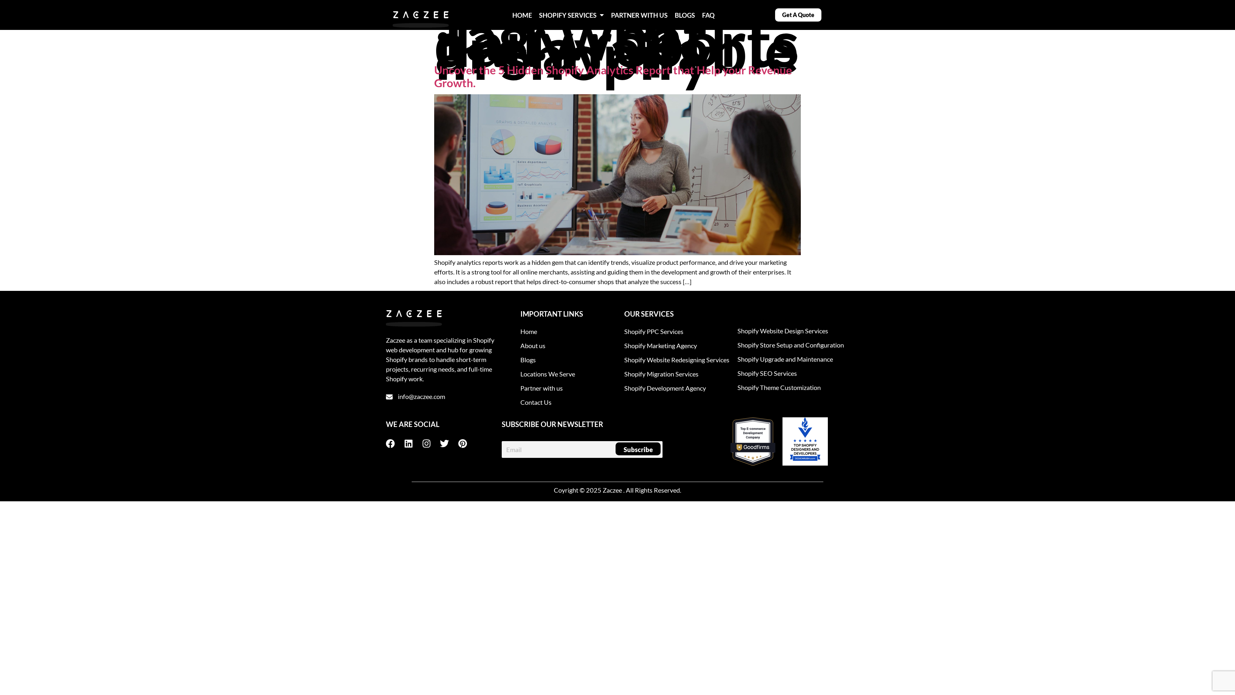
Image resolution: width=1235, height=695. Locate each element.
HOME (522, 15)
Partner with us (541, 388)
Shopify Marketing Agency (660, 345)
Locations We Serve (547, 374)
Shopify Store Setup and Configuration (790, 345)
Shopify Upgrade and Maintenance (785, 359)
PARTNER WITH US (639, 15)
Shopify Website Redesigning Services (676, 360)
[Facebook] (395, 444)
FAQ (708, 15)
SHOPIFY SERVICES (568, 15)
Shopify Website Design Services (782, 331)
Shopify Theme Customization (779, 387)
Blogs (528, 360)
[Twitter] (449, 444)
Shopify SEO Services (767, 373)
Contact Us (536, 402)
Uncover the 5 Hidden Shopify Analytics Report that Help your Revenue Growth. (613, 76)
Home (528, 331)
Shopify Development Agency (665, 388)
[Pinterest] (467, 444)
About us (532, 345)
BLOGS (685, 15)
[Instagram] (431, 444)
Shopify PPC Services (653, 331)
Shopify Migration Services (661, 374)
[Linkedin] (413, 444)
